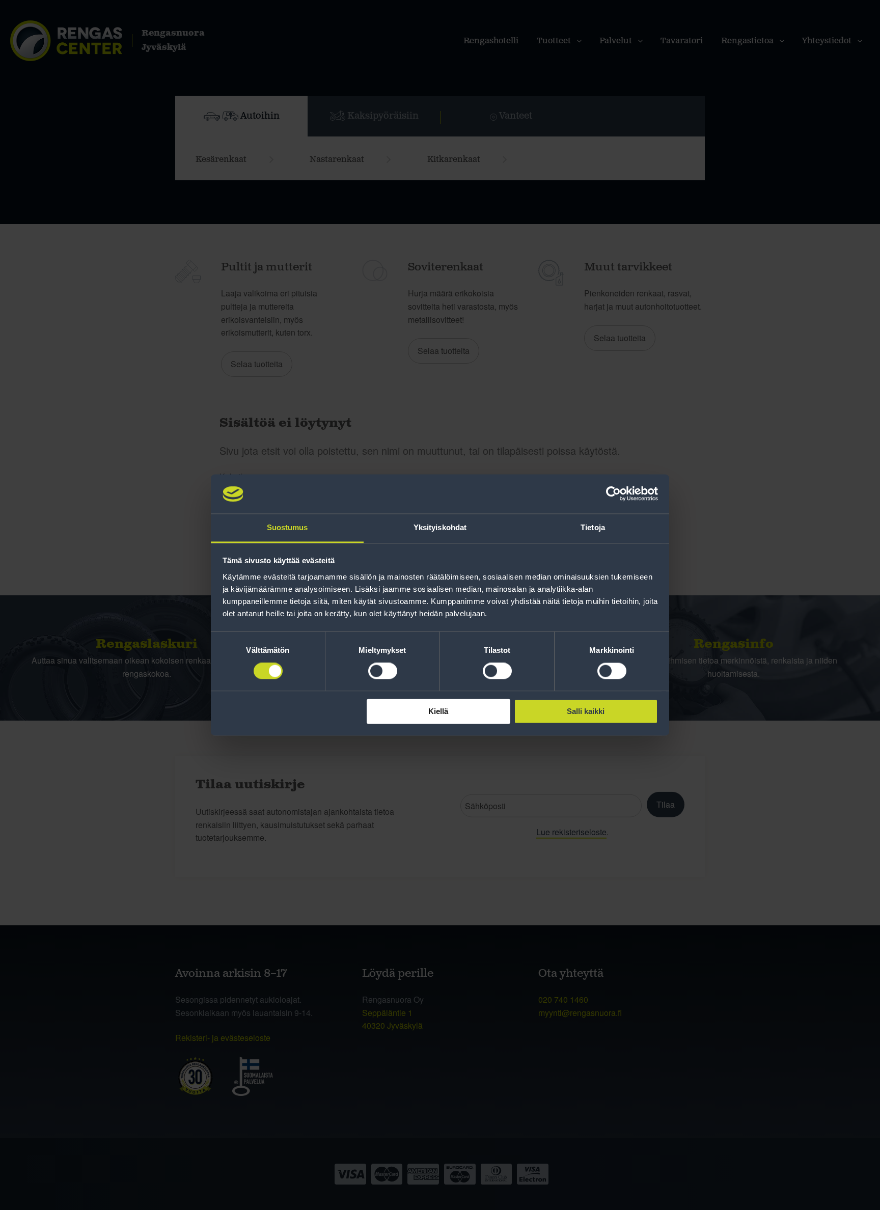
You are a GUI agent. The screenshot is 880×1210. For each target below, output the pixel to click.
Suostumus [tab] (287, 527)
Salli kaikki (585, 711)
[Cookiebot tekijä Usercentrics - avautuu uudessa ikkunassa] (613, 494)
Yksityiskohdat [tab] (440, 527)
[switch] (382, 671)
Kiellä (438, 711)
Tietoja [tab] (593, 527)
